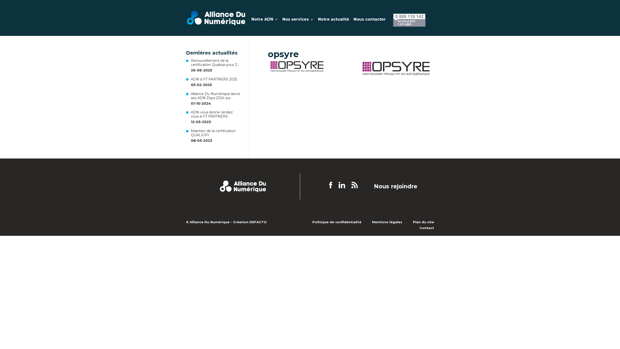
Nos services (295, 20)
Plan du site (423, 222)
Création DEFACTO (250, 222)
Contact (426, 228)
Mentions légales (387, 222)
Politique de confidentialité (336, 222)
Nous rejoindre (395, 187)
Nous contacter (370, 20)
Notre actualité (333, 20)
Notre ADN (262, 20)
